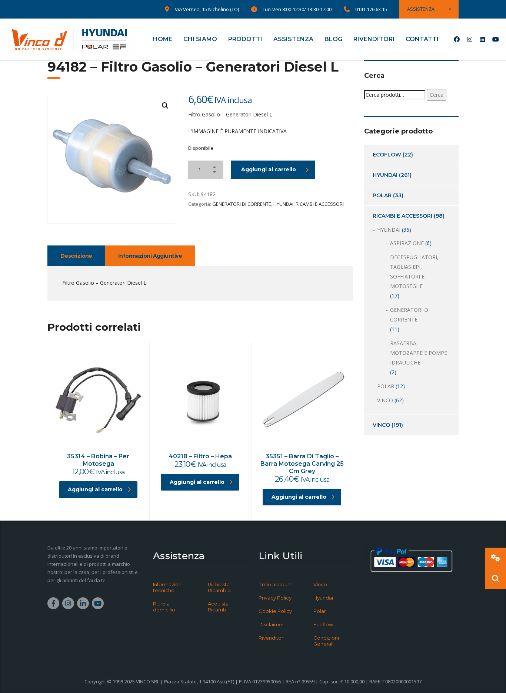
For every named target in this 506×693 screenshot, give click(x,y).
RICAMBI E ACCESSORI (320, 204)
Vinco (320, 584)
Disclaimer (271, 624)
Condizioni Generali (326, 641)
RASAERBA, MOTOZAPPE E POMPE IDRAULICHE (418, 353)
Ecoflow (323, 624)
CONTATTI (422, 39)
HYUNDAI (283, 204)
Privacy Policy (275, 598)
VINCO (385, 400)
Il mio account (275, 584)
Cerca (436, 94)
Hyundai (323, 598)
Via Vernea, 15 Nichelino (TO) (207, 9)
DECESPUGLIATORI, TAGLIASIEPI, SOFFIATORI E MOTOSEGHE (414, 272)
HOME (162, 39)
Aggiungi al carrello (268, 169)
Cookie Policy (275, 611)
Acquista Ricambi (218, 607)
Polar (319, 611)
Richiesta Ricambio (219, 587)
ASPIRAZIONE (407, 243)
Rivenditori (271, 638)
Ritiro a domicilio (164, 607)
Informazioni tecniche (168, 587)
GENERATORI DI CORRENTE (241, 204)
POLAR (382, 195)
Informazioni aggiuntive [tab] (150, 256)
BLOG (333, 39)
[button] (165, 105)
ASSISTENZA (293, 39)
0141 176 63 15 (371, 9)
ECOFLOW (387, 154)
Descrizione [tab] (76, 256)
